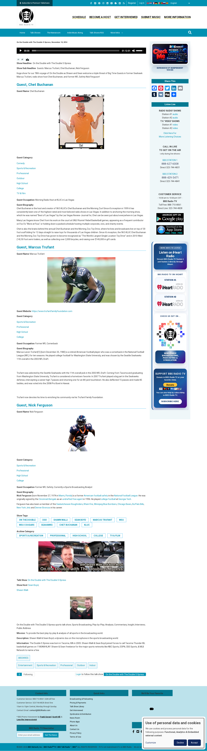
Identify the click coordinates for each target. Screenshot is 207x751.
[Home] (26, 17)
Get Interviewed (126, 17)
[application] (81, 51)
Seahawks (47, 525)
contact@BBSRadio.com (39, 710)
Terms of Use (75, 737)
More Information (177, 17)
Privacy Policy (75, 733)
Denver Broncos (42, 507)
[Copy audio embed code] (18, 59)
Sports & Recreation (26, 168)
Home (22, 33)
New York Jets (23, 507)
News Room (75, 718)
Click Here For (170, 133)
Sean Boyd (80, 520)
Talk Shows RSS (97, 33)
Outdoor (21, 178)
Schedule (79, 17)
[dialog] (173, 733)
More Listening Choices (170, 136)
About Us (73, 725)
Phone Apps (75, 722)
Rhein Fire (88, 504)
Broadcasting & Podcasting (81, 699)
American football (92, 495)
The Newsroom (53, 33)
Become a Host (100, 17)
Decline (180, 742)
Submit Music (151, 17)
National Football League (126, 495)
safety (105, 495)
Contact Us (74, 729)
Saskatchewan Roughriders (69, 504)
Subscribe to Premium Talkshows (36, 3)
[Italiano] (159, 3)
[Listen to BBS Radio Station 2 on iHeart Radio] (170, 303)
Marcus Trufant (102, 520)
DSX (44, 520)
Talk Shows (35, 33)
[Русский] (164, 3)
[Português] (161, 3)
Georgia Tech (125, 499)
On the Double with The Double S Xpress (47, 580)
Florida (68, 495)
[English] (148, 3)
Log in (141, 3)
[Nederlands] (150, 3)
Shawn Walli (60, 520)
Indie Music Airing (75, 33)
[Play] (20, 50)
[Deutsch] (156, 3)
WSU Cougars (26, 525)
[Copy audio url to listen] (22, 59)
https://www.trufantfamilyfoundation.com (52, 311)
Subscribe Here (170, 401)
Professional (23, 173)
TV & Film (21, 193)
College (20, 188)
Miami (62, 495)
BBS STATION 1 (170, 160)
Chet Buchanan (68, 525)
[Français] (153, 3)
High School (22, 183)
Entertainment (25, 665)
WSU (121, 520)
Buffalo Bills (138, 504)
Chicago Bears (124, 504)
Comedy (21, 163)
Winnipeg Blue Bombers (105, 504)
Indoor (93, 665)
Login (78, 674)
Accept (194, 742)
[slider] (75, 50)
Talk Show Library (77, 707)
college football (108, 499)
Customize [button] (150, 742)
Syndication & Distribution (80, 714)
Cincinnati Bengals (47, 499)
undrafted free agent (72, 499)
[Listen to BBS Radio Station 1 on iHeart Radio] (170, 287)
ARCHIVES (23, 658)
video (175, 124)
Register (132, 3)
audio (175, 114)
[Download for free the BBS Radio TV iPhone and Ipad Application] (170, 229)
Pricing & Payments (78, 703)
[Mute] (133, 50)
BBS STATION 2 (170, 174)
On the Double (27, 520)
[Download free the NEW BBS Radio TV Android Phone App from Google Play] (170, 217)
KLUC (87, 525)
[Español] (167, 3)
